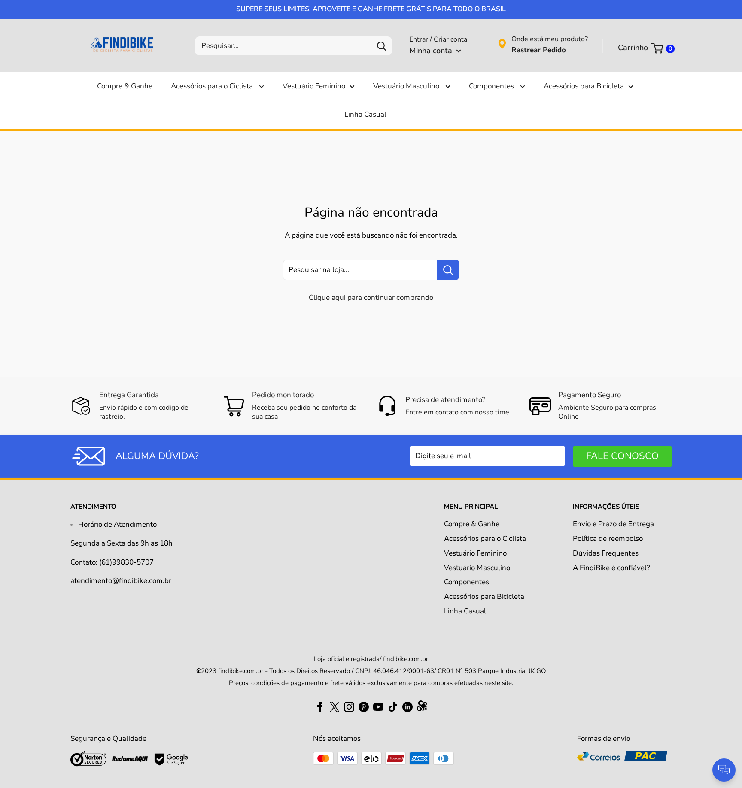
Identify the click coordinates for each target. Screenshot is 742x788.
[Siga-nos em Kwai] (422, 707)
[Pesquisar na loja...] (448, 270)
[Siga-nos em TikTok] (393, 706)
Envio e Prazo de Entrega (613, 524)
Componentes (492, 86)
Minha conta (431, 50)
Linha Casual (365, 114)
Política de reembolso (608, 538)
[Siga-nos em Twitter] (334, 706)
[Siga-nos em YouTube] (378, 706)
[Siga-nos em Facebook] (320, 706)
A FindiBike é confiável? (611, 568)
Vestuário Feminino (314, 86)
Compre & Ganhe (124, 86)
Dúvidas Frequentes (606, 553)
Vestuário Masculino (407, 86)
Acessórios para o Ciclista (213, 86)
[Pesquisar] (381, 45)
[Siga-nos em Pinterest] (364, 706)
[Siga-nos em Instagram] (349, 706)
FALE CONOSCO (622, 456)
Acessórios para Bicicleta (584, 86)
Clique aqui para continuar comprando (371, 297)
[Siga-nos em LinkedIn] (407, 706)
